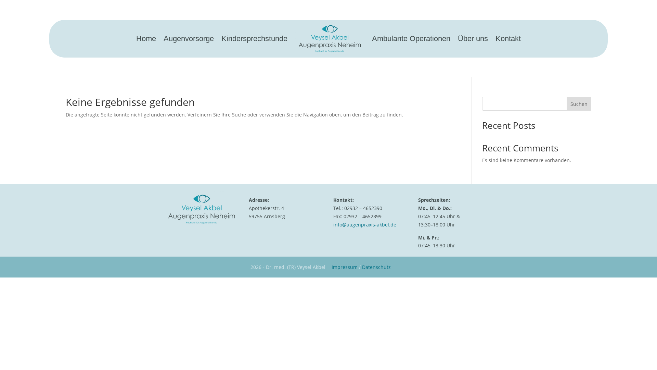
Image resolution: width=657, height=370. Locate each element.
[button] (15, 355)
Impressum (345, 267)
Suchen (579, 104)
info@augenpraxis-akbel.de (364, 224)
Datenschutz (376, 267)
